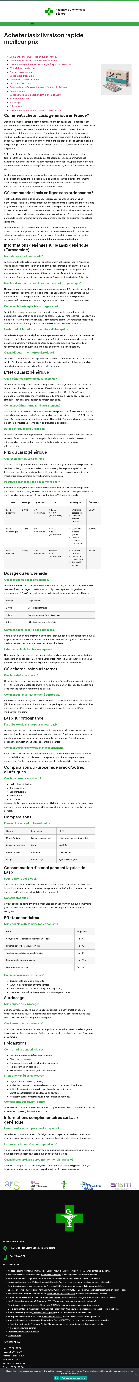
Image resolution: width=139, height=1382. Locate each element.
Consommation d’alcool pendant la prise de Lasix (35, 94)
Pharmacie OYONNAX (52, 1316)
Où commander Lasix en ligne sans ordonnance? (34, 60)
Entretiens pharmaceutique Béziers (23, 1331)
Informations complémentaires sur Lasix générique (36, 110)
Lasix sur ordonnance (20, 83)
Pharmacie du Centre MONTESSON (56, 1320)
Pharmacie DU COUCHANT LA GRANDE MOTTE (58, 1290)
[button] (32, 24)
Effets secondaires (19, 98)
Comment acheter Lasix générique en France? (33, 56)
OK (56, 1378)
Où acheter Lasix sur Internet (24, 79)
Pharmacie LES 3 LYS (46, 1301)
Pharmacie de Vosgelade (44, 1312)
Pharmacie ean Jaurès (48, 1278)
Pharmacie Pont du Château (43, 1324)
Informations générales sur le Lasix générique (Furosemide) (40, 64)
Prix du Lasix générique (21, 72)
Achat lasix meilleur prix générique (22, 1328)
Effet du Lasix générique (22, 68)
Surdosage (15, 102)
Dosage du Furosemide (22, 75)
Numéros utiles (14, 1335)
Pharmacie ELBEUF (55, 1286)
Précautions (16, 106)
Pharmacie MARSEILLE (53, 1297)
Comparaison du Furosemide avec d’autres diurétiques (38, 87)
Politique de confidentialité (73, 1378)
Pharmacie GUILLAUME (51, 1274)
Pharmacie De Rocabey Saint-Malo (55, 1309)
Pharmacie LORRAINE (49, 1305)
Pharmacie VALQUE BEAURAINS (60, 1293)
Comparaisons (17, 91)
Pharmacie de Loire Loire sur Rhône (49, 1271)
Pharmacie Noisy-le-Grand (52, 1282)
